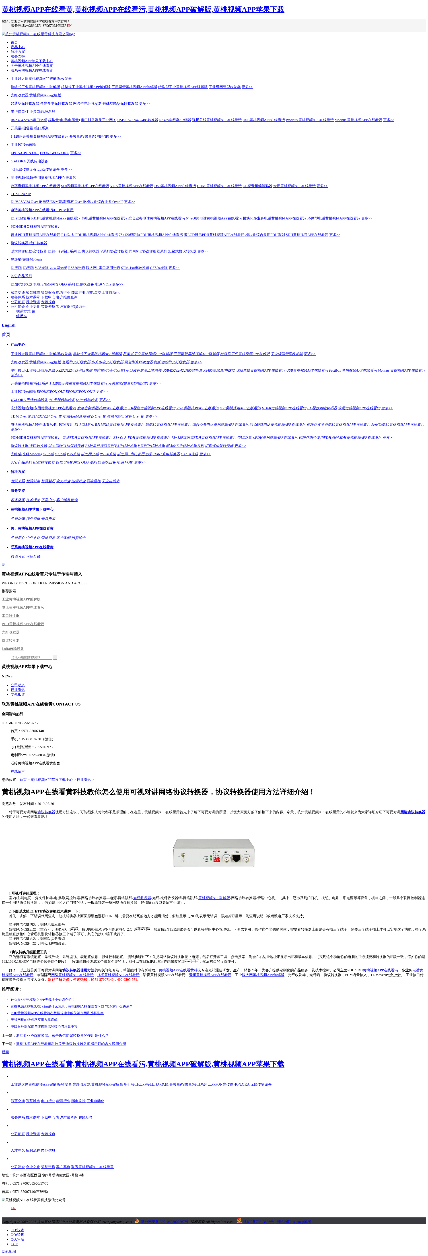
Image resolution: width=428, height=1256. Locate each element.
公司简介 (18, 306)
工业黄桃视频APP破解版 (21, 599)
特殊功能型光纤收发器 (120, 103)
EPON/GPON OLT (25, 153)
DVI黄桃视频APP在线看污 (175, 186)
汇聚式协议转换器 (182, 251)
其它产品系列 (21, 276)
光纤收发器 (11, 632)
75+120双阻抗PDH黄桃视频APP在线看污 (151, 235)
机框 (37, 284)
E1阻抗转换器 (22, 284)
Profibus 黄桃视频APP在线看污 (310, 120)
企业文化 (33, 306)
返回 (5, 1052)
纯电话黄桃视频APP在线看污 (105, 218)
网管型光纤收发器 (87, 103)
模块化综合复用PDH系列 (265, 235)
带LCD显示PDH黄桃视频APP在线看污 (214, 235)
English (9, 325)
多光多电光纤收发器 (56, 103)
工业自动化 (110, 292)
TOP (14, 1244)
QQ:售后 (17, 1239)
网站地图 (283, 1222)
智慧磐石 (48, 292)
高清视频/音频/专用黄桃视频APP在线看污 (43, 178)
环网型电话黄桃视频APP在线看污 (333, 218)
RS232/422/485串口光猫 (29, 120)
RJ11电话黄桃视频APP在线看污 (56, 218)
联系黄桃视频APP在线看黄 (32, 70)
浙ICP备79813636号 (258, 1222)
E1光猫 (16, 268)
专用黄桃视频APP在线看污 (294, 186)
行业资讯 (33, 302)
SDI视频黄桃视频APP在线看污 (85, 186)
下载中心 (48, 297)
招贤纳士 (78, 306)
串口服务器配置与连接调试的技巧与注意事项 (44, 1026)
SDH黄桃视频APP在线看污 (307, 235)
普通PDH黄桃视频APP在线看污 (35, 235)
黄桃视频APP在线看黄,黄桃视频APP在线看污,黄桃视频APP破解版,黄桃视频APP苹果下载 (143, 9)
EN (69, 25)
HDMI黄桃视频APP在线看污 (219, 186)
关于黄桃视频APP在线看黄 (32, 66)
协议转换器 (11, 640)
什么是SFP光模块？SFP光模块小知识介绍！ (43, 999)
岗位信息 (48, 1150)
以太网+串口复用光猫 (103, 268)
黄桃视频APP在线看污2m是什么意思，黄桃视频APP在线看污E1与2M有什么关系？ (72, 1006)
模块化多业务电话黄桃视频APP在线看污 (275, 218)
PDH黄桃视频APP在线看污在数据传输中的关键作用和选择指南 (57, 1013)
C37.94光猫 (159, 268)
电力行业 (63, 292)
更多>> (247, 87)
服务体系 (18, 297)
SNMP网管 (49, 284)
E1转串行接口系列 (62, 251)
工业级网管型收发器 (225, 87)
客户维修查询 (67, 297)
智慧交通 (18, 292)
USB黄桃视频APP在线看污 (264, 120)
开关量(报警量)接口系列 (30, 128)
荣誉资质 (48, 306)
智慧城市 (33, 292)
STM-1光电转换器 (135, 268)
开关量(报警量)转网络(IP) (89, 136)
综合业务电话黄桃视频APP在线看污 (156, 218)
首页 (14, 42)
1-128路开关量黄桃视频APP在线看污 (39, 136)
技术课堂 (33, 297)
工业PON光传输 (23, 145)
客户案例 (63, 306)
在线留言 (18, 771)
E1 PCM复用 (20, 218)
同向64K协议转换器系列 (148, 251)
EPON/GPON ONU (54, 153)
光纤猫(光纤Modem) (26, 259)
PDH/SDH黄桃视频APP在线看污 (36, 226)
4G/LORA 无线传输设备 (29, 161)
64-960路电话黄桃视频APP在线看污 (214, 218)
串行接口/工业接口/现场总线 (33, 112)
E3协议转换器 (88, 251)
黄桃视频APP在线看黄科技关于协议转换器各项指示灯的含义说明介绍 (71, 1044)
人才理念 (18, 1150)
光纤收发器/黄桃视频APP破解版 (36, 95)
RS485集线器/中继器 (175, 120)
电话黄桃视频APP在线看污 (23, 607)
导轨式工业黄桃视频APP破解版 (35, 87)
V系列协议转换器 (114, 251)
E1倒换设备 (85, 284)
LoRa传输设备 (48, 169)
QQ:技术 (17, 1230)
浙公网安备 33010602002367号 (164, 1222)
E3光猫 (28, 268)
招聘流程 (33, 1150)
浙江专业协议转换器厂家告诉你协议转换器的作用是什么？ (62, 1035)
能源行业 (78, 292)
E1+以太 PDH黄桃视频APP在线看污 (89, 235)
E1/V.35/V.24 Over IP (26, 202)
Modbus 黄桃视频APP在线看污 (358, 120)
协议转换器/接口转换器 (29, 243)
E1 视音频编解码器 (257, 186)
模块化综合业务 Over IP (104, 202)
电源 (98, 284)
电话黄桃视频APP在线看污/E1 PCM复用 (42, 210)
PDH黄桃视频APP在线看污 (23, 624)
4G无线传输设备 (24, 169)
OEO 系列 (67, 284)
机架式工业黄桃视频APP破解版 (86, 87)
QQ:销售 (17, 1235)
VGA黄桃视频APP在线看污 (131, 186)
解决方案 (18, 52)
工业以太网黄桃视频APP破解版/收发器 (41, 79)
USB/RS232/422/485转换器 (137, 120)
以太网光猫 (58, 268)
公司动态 (18, 302)
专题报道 (48, 302)
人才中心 (18, 1142)
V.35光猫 (42, 268)
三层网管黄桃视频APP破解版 (134, 87)
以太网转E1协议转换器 (29, 251)
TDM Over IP (21, 194)
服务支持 (18, 56)
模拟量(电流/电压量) (64, 120)
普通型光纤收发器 (25, 103)
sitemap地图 (302, 1222)
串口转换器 (11, 616)
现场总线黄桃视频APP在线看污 (217, 120)
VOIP (107, 284)
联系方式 (23, 311)
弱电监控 (93, 292)
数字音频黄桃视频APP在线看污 (35, 186)
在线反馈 (33, 557)
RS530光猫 (76, 268)
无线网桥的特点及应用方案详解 (34, 1020)
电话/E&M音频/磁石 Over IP (64, 202)
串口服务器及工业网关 (98, 120)
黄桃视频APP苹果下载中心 (32, 61)
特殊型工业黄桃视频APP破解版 (183, 87)
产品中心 (18, 47)
